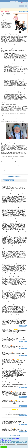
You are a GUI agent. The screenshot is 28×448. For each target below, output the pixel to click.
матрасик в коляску (11, 170)
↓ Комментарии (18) (23, 11)
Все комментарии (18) (14, 435)
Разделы (22, 6)
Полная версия (14, 1)
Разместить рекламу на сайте (5, 440)
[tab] (8, 180)
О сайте (1, 439)
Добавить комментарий (14, 176)
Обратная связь (16, 438)
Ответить (23, 325)
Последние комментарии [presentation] (8, 180)
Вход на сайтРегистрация (24, 3)
